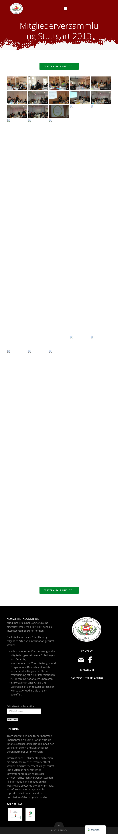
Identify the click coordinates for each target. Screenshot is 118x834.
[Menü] (65, 8)
